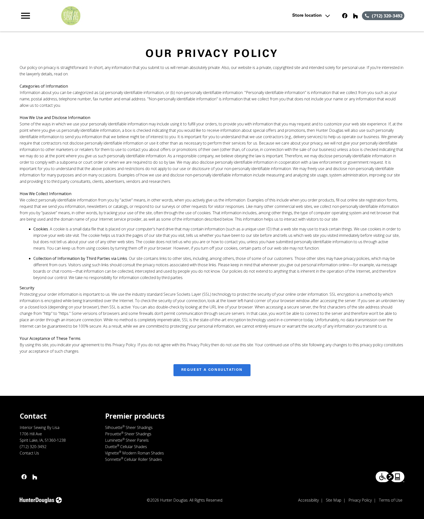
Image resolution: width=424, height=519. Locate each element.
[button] (25, 16)
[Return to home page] (121, 15)
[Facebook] (344, 15)
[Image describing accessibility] (390, 477)
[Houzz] (355, 15)
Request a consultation (212, 370)
